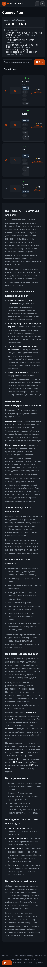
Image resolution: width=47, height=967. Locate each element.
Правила (39, 962)
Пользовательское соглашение (18, 962)
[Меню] (37, 3)
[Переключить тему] (42, 3)
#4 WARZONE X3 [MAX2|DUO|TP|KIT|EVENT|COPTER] (20, 39)
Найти (39, 62)
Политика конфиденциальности (23, 959)
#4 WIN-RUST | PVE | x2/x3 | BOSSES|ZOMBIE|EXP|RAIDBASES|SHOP (21, 51)
